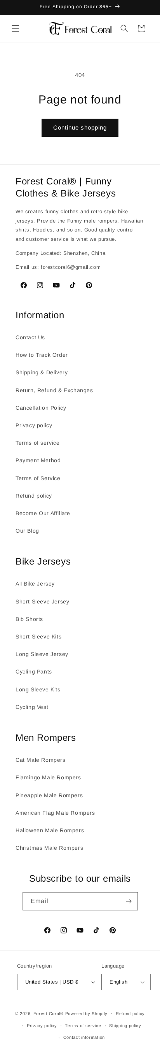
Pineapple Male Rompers (49, 795)
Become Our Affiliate (43, 513)
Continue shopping (80, 127)
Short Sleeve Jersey (42, 601)
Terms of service (38, 443)
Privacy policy (34, 425)
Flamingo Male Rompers (48, 777)
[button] (15, 28)
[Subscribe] (128, 901)
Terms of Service (38, 478)
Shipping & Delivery (42, 372)
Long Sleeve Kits (38, 689)
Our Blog (27, 531)
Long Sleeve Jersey (42, 654)
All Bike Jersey (35, 583)
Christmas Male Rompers (49, 848)
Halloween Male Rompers (50, 830)
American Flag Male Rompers (55, 813)
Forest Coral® (48, 1013)
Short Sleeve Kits (38, 636)
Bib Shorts (29, 619)
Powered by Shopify (86, 1013)
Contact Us (30, 337)
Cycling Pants (34, 671)
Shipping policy (125, 1025)
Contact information (84, 1037)
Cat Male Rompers (41, 760)
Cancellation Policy (41, 408)
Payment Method (38, 460)
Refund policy (34, 496)
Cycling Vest (32, 707)
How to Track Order (42, 355)
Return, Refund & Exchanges (54, 390)
